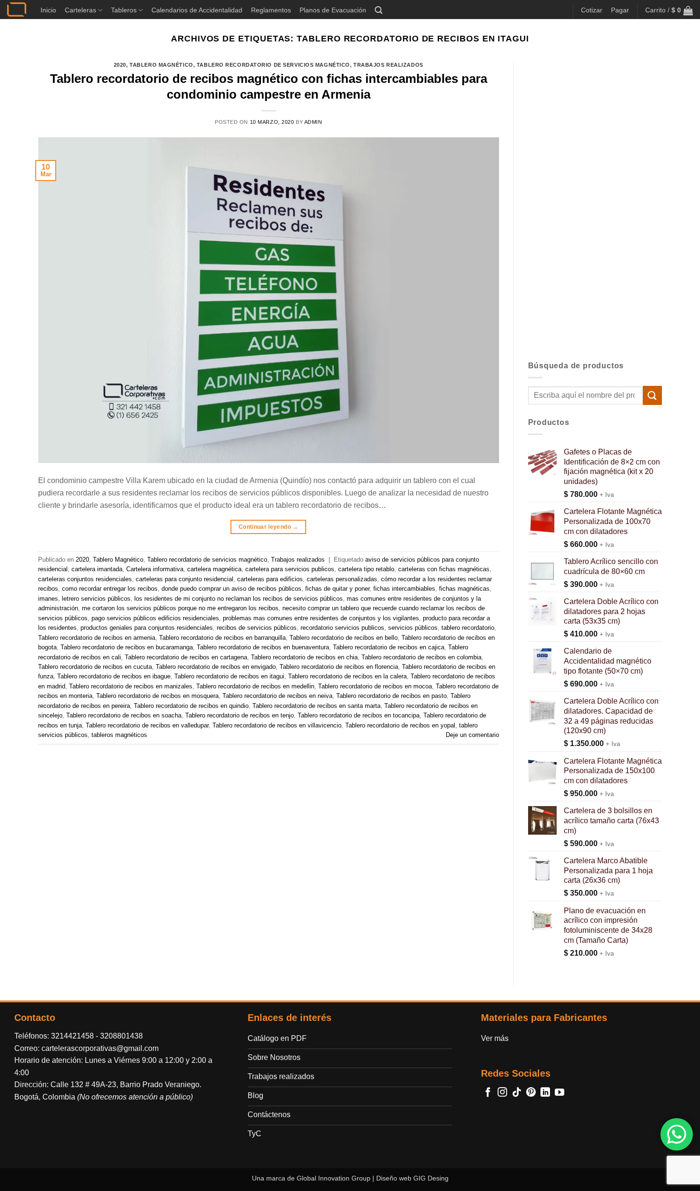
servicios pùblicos (413, 627)
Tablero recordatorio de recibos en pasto (391, 695)
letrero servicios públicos (96, 598)
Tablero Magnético (161, 65)
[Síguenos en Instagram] (502, 1093)
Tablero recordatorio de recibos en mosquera (157, 695)
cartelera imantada (96, 569)
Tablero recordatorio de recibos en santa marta (316, 705)
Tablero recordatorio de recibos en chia (304, 657)
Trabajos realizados (388, 65)
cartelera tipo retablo (366, 569)
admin (313, 122)
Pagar (620, 10)
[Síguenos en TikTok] (516, 1093)
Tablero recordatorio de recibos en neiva (277, 695)
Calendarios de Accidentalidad (196, 10)
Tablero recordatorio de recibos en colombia (421, 657)
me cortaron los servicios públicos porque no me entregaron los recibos (180, 608)
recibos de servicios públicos (257, 627)
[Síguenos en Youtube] (559, 1093)
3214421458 (72, 1036)
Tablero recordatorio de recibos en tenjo (239, 715)
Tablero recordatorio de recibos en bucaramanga (126, 647)
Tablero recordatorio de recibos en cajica (388, 647)
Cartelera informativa (154, 569)
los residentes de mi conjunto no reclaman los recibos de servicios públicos (238, 598)
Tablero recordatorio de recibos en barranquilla (222, 637)
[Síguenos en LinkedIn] (545, 1093)
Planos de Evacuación (333, 10)
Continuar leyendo (269, 527)
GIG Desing (431, 1178)
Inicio (48, 10)
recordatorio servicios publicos (342, 627)
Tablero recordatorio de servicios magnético (273, 65)
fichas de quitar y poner (337, 588)
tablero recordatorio (467, 627)
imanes (48, 598)
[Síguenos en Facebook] (488, 1093)
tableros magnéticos (119, 734)
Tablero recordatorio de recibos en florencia (339, 666)
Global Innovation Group (333, 1178)
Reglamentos (271, 10)
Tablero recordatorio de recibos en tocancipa (359, 715)
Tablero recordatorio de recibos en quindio (191, 705)
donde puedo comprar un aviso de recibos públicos (231, 588)
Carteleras (80, 10)
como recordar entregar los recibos (110, 588)
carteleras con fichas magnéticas (444, 569)
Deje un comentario (472, 734)
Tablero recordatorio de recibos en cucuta (95, 666)
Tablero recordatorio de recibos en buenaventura (263, 647)
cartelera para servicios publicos (289, 569)
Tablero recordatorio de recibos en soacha (123, 715)
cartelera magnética (214, 569)
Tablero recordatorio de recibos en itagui (229, 676)
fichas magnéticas (464, 588)
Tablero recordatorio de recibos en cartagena (186, 657)
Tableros (124, 10)
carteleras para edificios (270, 579)
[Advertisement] (595, 205)
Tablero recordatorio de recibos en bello (344, 637)
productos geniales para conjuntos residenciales (146, 627)
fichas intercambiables (404, 588)
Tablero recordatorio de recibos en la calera (347, 676)
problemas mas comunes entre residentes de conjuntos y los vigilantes (321, 618)
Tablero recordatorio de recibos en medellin (255, 686)
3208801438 (121, 1036)
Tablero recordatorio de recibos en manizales (130, 686)
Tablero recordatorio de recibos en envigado (216, 666)
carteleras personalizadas (342, 579)
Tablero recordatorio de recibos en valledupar (147, 725)
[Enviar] (652, 395)
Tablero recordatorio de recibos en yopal (400, 725)
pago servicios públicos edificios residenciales (155, 618)
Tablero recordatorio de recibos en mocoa (375, 686)
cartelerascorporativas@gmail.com (100, 1048)
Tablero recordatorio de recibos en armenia (96, 637)
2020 (120, 65)
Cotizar (591, 10)
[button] (378, 10)
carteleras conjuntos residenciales (85, 579)
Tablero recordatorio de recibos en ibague (113, 676)
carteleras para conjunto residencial (184, 579)
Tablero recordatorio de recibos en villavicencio (276, 725)
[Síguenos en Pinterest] (531, 1093)
